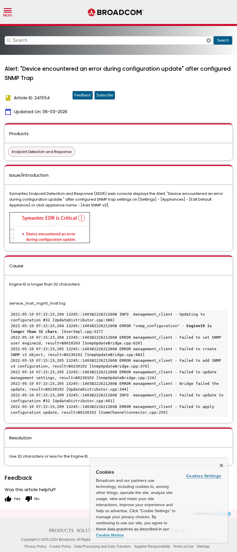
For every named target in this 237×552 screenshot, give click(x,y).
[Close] (221, 465)
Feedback (82, 95)
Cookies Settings (203, 475)
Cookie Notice (110, 535)
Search (223, 40)
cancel (209, 40)
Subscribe (104, 95)
